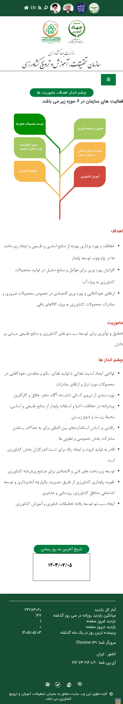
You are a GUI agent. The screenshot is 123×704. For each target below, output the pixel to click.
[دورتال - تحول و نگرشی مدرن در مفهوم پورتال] (118, 701)
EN (33, 8)
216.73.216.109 (84, 662)
